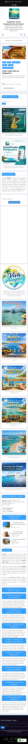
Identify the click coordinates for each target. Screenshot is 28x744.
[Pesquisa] (21, 35)
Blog (4, 62)
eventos (14, 182)
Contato (17, 741)
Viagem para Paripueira (7, 67)
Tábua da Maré (5, 739)
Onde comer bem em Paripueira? (10, 72)
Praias (11, 739)
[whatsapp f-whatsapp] (14, 5)
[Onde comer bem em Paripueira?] (14, 52)
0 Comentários (18, 84)
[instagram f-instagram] (12, 5)
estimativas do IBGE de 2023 (17, 577)
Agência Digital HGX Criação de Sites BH (16, 730)
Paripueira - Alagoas (9, 84)
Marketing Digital (18, 731)
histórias (19, 189)
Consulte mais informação (8, 88)
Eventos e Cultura (11, 741)
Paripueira (9, 178)
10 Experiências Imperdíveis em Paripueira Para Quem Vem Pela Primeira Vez (18, 524)
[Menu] (2, 34)
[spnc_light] (24, 34)
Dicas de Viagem (16, 62)
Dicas (9, 62)
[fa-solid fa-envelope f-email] (16, 5)
